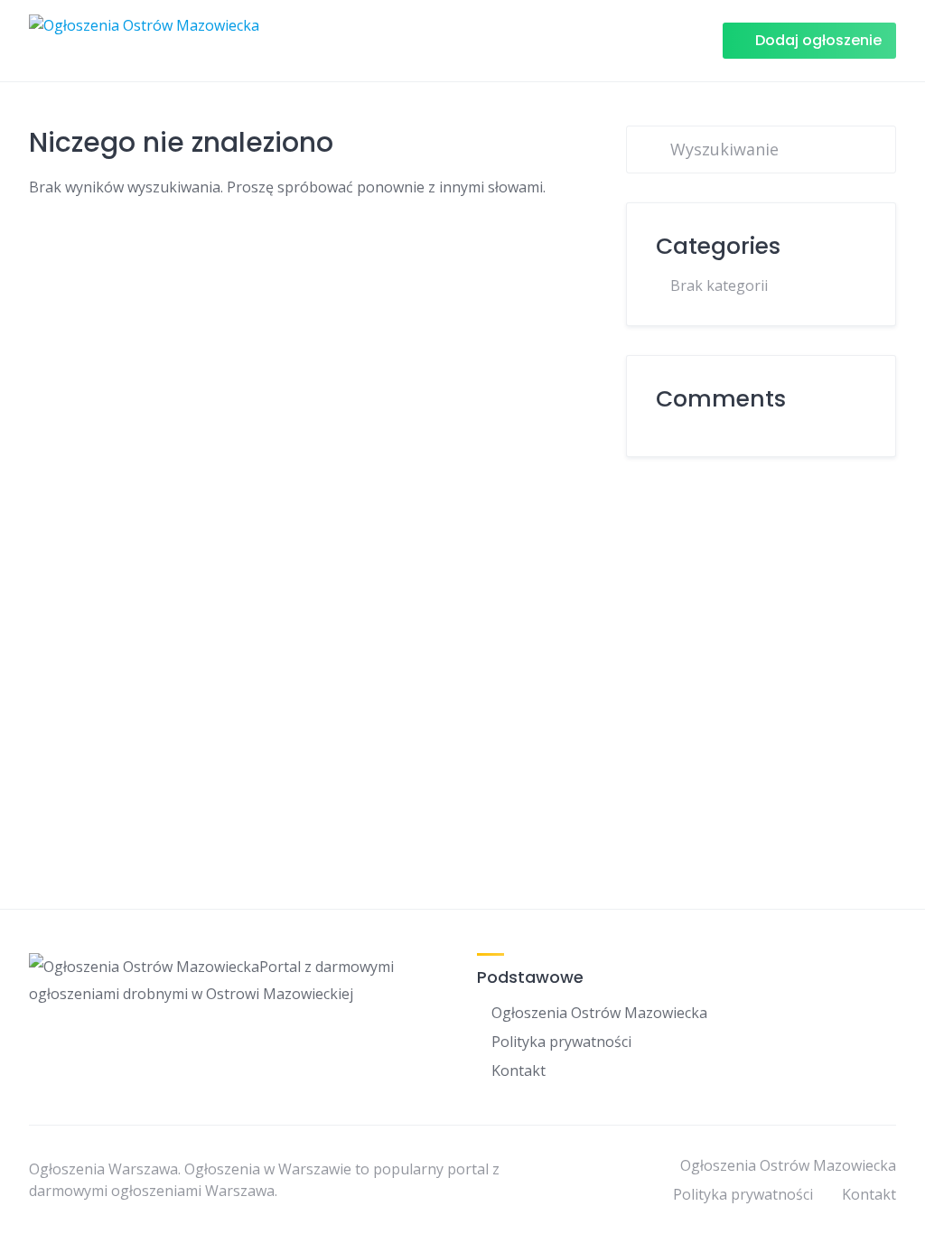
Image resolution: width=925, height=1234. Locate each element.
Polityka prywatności (561, 1042)
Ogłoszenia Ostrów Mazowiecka (599, 1013)
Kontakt (518, 1070)
